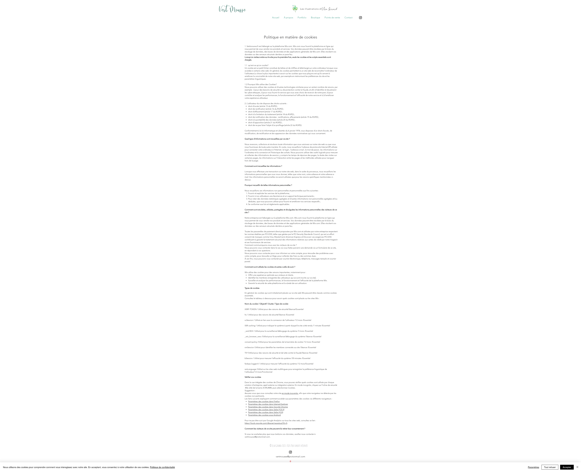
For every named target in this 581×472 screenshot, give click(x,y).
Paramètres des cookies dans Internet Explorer (268, 404)
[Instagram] (360, 18)
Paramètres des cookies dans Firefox (264, 401)
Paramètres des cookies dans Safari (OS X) (266, 409)
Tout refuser (550, 467)
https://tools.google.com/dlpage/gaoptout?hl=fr (266, 423)
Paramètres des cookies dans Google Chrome (268, 407)
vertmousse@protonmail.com (257, 437)
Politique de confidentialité (162, 467)
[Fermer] (577, 467)
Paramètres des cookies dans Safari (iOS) (265, 412)
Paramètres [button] (533, 467)
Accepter (567, 467)
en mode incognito (290, 393)
